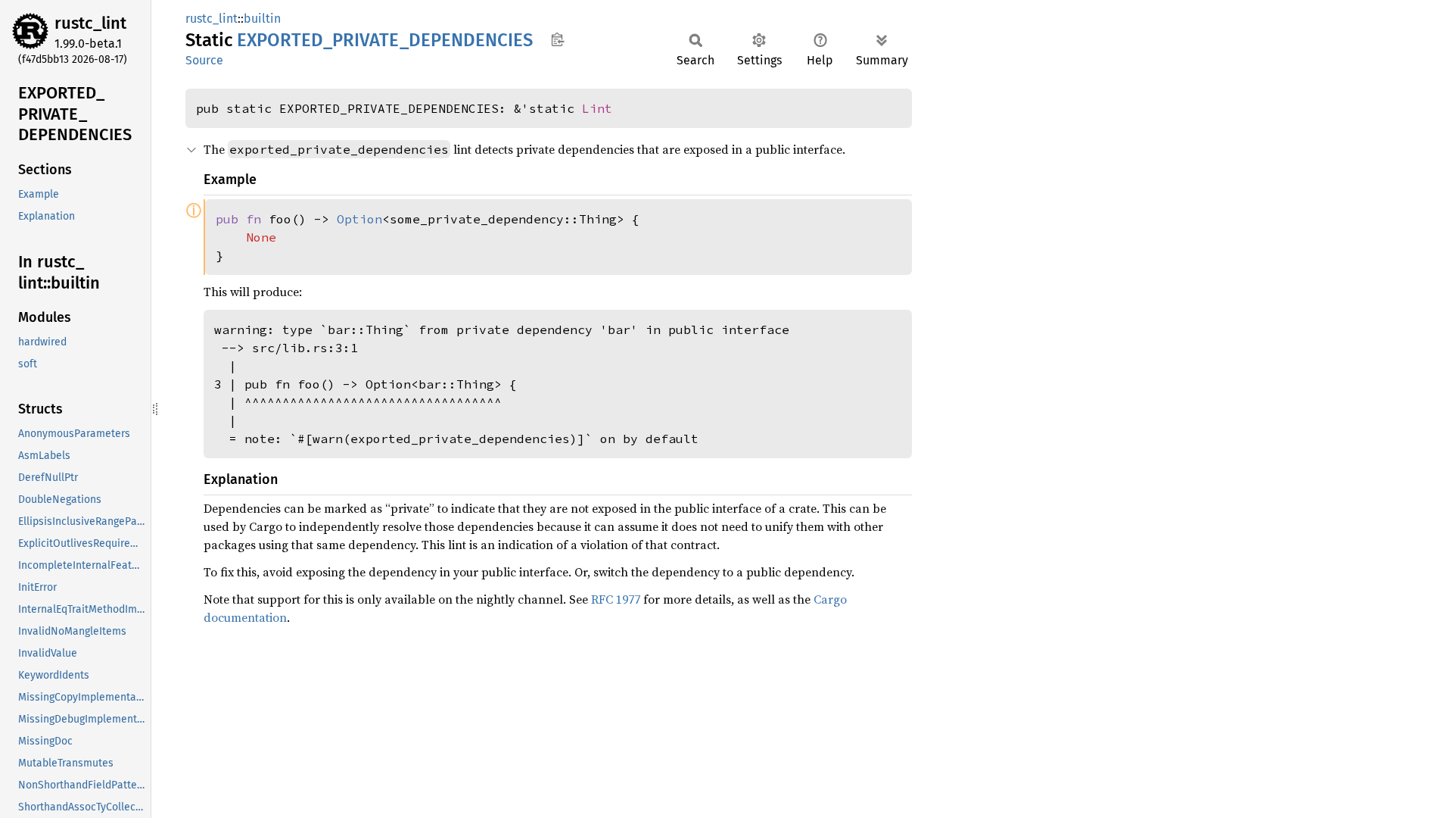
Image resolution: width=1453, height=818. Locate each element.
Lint (597, 108)
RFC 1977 (615, 599)
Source (204, 60)
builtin (262, 18)
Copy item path (557, 39)
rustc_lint (90, 23)
